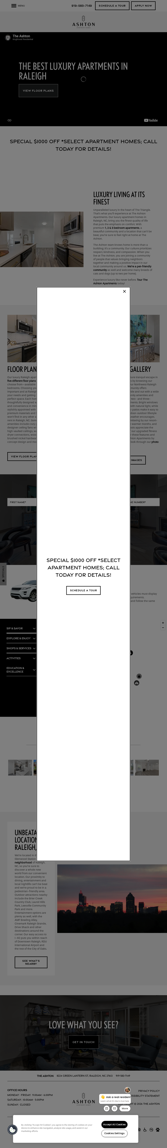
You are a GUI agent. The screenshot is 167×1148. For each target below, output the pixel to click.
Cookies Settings (114, 1133)
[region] (75, 1129)
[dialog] (83, 574)
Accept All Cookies (114, 1124)
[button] (83, 590)
